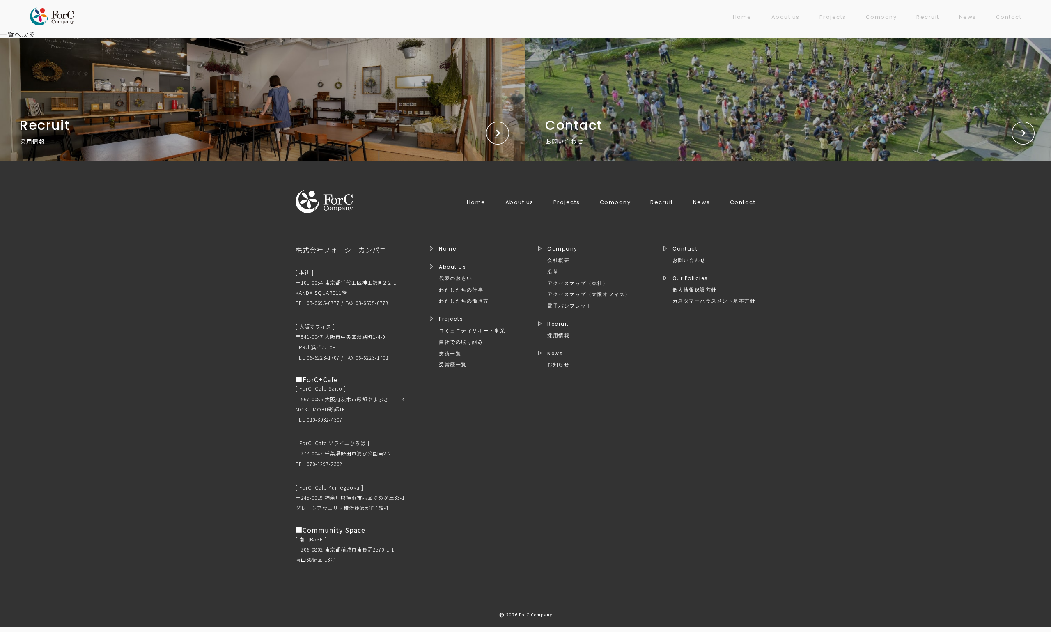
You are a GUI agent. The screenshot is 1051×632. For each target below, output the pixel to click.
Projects (832, 17)
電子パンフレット (569, 306)
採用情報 (558, 335)
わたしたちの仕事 (461, 290)
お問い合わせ (689, 260)
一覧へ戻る (18, 34)
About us (785, 17)
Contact (1009, 17)
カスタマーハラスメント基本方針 (714, 301)
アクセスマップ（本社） (577, 283)
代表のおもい (455, 278)
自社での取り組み (461, 342)
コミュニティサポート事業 (472, 330)
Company (881, 17)
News (967, 17)
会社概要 (558, 260)
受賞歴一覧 (453, 365)
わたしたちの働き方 (464, 301)
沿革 (552, 272)
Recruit (927, 17)
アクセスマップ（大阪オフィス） (589, 294)
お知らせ (558, 365)
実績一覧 (450, 353)
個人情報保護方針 (694, 290)
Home (742, 17)
